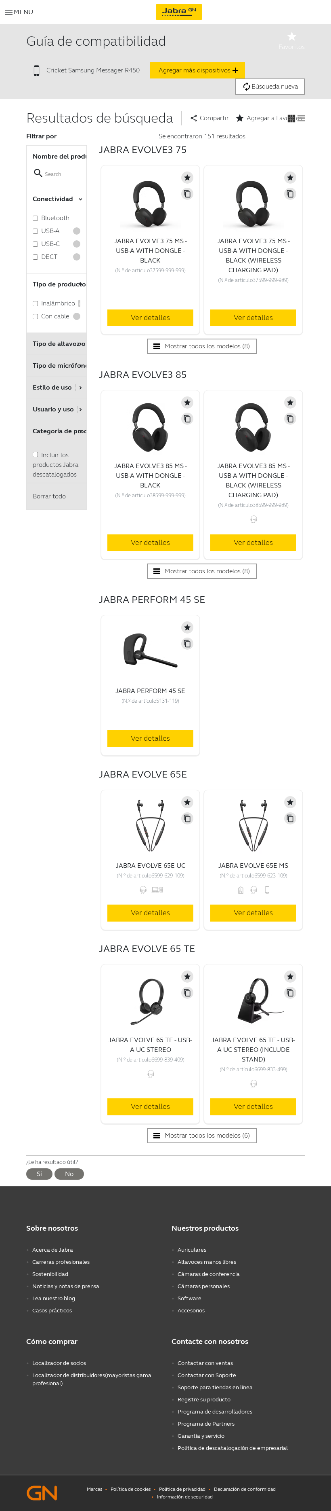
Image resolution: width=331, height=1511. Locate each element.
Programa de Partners (206, 1423)
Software (189, 1298)
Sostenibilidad (50, 1274)
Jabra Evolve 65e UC (150, 865)
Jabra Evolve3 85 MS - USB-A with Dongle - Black (150, 475)
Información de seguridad (185, 1497)
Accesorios (191, 1310)
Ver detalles (150, 317)
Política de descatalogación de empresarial (233, 1448)
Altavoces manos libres (207, 1262)
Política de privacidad (182, 1489)
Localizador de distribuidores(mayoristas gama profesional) (91, 1379)
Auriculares (192, 1249)
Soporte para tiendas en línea (215, 1387)
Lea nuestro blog (53, 1298)
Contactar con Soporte (207, 1375)
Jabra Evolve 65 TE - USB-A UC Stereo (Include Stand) (253, 1049)
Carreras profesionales (61, 1262)
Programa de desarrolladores (215, 1411)
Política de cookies (131, 1489)
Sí (39, 1174)
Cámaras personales (204, 1286)
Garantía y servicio (201, 1436)
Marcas (94, 1489)
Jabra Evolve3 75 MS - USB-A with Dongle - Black (150, 250)
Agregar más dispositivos (199, 70)
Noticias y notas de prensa (65, 1286)
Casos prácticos (52, 1310)
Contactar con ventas (205, 1363)
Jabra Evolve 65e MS (253, 865)
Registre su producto (204, 1399)
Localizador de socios (59, 1363)
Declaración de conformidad (245, 1489)
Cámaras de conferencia (209, 1274)
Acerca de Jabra (52, 1249)
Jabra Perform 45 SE (150, 691)
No (69, 1174)
